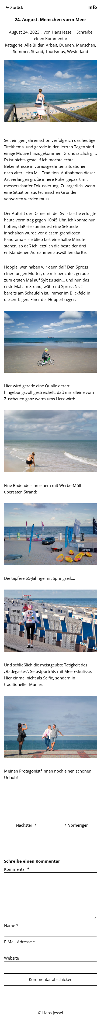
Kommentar (16, 869)
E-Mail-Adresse (19, 941)
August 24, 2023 (24, 32)
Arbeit (51, 45)
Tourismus (55, 51)
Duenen (66, 45)
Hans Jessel (62, 32)
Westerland (77, 51)
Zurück (16, 7)
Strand (37, 51)
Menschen (85, 45)
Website (11, 958)
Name (11, 925)
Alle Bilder (34, 45)
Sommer (21, 51)
